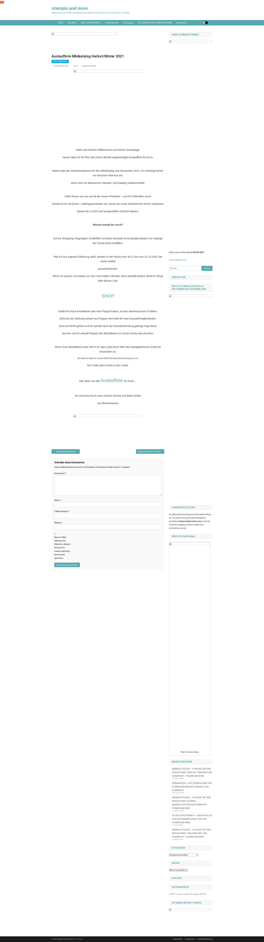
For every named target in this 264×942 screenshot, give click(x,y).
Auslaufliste (111, 380)
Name (57, 500)
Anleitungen (128, 23)
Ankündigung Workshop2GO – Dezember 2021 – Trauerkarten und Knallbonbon (68, 451)
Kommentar (60, 473)
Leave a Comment (89, 66)
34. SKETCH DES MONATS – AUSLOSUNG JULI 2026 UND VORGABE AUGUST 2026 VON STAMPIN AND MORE (192, 819)
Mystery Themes (76, 939)
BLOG (61, 23)
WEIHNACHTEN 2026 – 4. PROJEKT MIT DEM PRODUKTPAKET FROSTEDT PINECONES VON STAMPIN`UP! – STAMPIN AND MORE (192, 772)
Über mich (72, 23)
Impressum (182, 23)
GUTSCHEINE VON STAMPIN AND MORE (155, 23)
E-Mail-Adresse (61, 511)
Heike (75, 66)
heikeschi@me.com (177, 260)
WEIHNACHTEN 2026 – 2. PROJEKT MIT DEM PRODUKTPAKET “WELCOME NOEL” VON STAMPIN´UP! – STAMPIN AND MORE (191, 833)
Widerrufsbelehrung (205, 939)
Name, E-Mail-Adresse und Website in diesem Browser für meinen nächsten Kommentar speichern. (62, 547)
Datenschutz (177, 939)
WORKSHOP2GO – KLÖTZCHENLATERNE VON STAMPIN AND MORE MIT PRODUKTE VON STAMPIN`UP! (191, 786)
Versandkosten (112, 23)
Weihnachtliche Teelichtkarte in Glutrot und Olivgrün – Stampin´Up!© (151, 451)
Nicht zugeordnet (60, 61)
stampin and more (70, 8)
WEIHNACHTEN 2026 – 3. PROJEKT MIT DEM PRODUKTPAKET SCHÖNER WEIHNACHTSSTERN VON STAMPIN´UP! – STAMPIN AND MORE (191, 802)
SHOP (108, 295)
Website (58, 523)
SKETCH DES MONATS (91, 23)
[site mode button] (205, 22)
